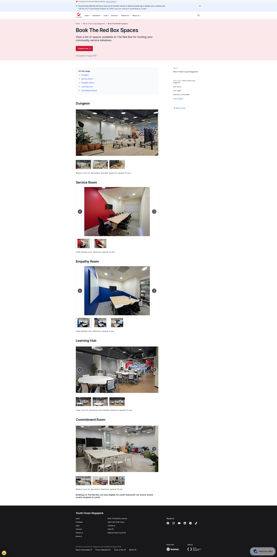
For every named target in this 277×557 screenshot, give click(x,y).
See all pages (178, 99)
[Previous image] (80, 132)
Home (78, 24)
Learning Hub (87, 87)
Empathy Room (87, 83)
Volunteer (79, 522)
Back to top (180, 108)
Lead (77, 526)
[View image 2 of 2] (100, 243)
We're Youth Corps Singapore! (94, 24)
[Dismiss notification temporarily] (200, 6)
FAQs (109, 529)
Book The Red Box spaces (117, 518)
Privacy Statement (101, 550)
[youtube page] (179, 523)
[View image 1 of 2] (83, 243)
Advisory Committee (181, 94)
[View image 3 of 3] (117, 164)
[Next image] (154, 132)
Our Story (177, 87)
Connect (79, 529)
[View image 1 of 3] (83, 164)
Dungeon (85, 75)
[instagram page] (173, 523)
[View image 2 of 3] (100, 164)
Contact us (111, 526)
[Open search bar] (198, 15)
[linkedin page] (185, 523)
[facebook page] (168, 523)
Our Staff (177, 91)
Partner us (79, 533)
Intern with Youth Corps (116, 522)
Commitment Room (89, 90)
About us (79, 536)
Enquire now (83, 48)
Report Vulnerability (83, 550)
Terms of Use (119, 550)
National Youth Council (116, 533)
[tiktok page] (196, 523)
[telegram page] (190, 523)
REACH (131, 550)
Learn (78, 518)
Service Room (87, 79)
